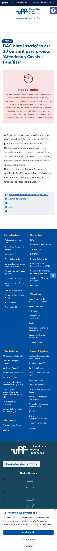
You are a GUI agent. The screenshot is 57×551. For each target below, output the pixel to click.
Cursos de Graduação (14, 278)
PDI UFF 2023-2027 (37, 423)
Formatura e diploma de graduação (15, 272)
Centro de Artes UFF (12, 368)
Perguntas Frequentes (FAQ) (14, 296)
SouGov (31, 323)
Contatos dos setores (21, 464)
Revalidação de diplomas (9, 403)
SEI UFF (32, 411)
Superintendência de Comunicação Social (28, 194)
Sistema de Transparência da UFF (37, 417)
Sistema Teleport (35, 306)
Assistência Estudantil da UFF (14, 248)
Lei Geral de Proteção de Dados (39, 390)
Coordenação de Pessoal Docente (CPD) (40, 264)
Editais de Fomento (38, 259)
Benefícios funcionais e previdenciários (38, 329)
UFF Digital (35, 285)
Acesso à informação (42, 3)
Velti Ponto (33, 311)
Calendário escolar (12, 259)
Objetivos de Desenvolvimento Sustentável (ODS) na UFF (12, 393)
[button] (53, 10)
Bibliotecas (9, 254)
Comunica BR (21, 3)
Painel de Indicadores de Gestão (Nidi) (38, 398)
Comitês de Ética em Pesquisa (39, 279)
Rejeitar (28, 546)
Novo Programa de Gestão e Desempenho (38, 300)
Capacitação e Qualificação (34, 317)
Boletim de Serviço (36, 368)
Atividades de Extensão (13, 356)
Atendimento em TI (36, 363)
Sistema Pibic (36, 249)
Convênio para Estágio (12, 425)
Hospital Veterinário (11, 377)
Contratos (7, 430)
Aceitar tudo (28, 532)
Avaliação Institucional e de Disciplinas (38, 357)
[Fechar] (55, 510)
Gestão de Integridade (37, 385)
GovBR (4, 3)
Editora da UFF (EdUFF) (13, 372)
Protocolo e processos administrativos (38, 405)
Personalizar (28, 539)
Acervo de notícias (17, 198)
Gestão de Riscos (35, 380)
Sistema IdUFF (11, 307)
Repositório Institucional (40, 244)
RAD (32, 240)
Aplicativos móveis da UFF (14, 241)
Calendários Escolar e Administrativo (37, 336)
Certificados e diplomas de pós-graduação (15, 265)
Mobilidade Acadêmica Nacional (14, 284)
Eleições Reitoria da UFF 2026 (38, 373)
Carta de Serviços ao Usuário (11, 362)
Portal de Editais (12, 302)
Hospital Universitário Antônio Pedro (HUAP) (13, 383)
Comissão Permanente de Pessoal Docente (40, 272)
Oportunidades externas (15, 290)
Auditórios (32, 428)
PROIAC (33, 254)
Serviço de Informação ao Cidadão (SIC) (12, 410)
